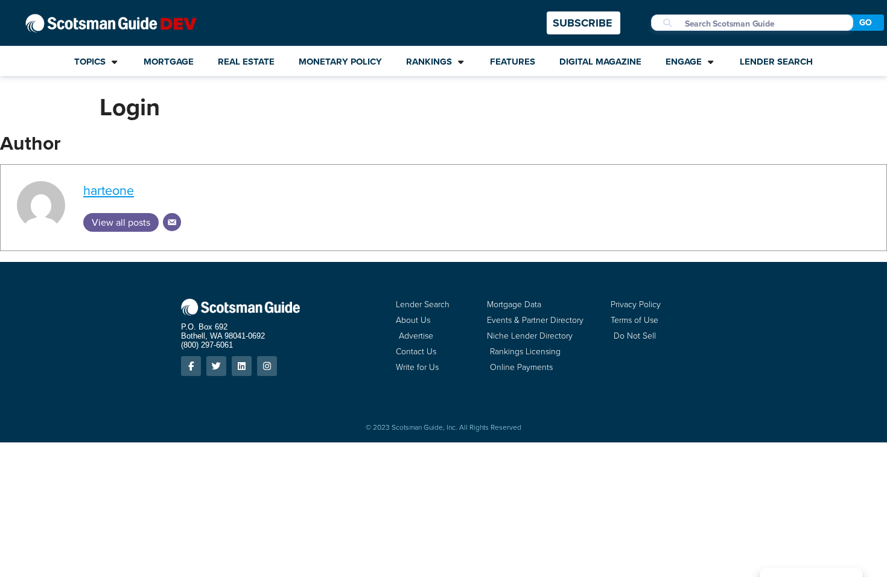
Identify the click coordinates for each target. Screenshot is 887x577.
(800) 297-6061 (207, 344)
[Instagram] (267, 366)
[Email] (172, 222)
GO (865, 22)
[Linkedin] (242, 366)
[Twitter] (216, 366)
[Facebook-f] (191, 366)
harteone (108, 190)
